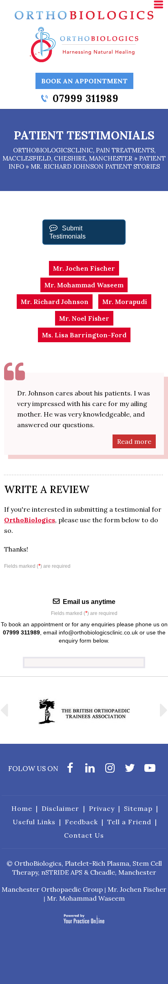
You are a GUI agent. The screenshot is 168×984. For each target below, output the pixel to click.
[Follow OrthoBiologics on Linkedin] (90, 770)
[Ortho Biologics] (84, 14)
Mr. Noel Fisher (84, 318)
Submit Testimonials (67, 232)
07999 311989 (86, 98)
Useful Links (34, 822)
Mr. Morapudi (124, 302)
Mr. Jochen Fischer (84, 268)
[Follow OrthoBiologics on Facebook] (70, 770)
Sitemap (138, 808)
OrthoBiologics (29, 520)
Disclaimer (60, 808)
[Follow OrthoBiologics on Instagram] (110, 770)
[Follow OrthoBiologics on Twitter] (130, 770)
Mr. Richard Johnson (54, 302)
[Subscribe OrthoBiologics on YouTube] (150, 770)
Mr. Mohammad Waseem (84, 285)
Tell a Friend (129, 822)
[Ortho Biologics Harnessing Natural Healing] (84, 44)
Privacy (102, 808)
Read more (134, 441)
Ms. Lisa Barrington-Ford (84, 335)
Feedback (81, 822)
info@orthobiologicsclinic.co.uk (98, 632)
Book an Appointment (84, 81)
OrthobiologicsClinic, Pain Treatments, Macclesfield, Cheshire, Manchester (78, 154)
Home (21, 808)
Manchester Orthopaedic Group (52, 889)
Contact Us (84, 835)
